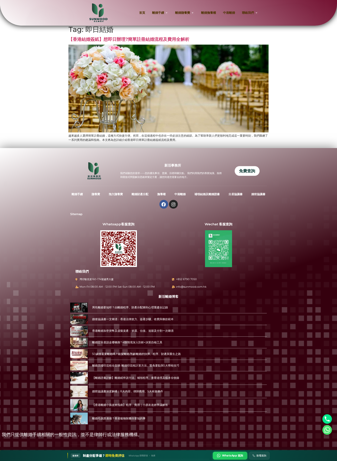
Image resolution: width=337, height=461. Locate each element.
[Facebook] (163, 204)
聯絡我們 (248, 12)
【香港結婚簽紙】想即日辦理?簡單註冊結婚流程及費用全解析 (128, 39)
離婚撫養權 (208, 12)
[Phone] (327, 419)
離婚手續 (158, 12)
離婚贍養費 (182, 12)
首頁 (142, 12)
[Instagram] (173, 204)
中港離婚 (229, 12)
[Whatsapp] (327, 430)
